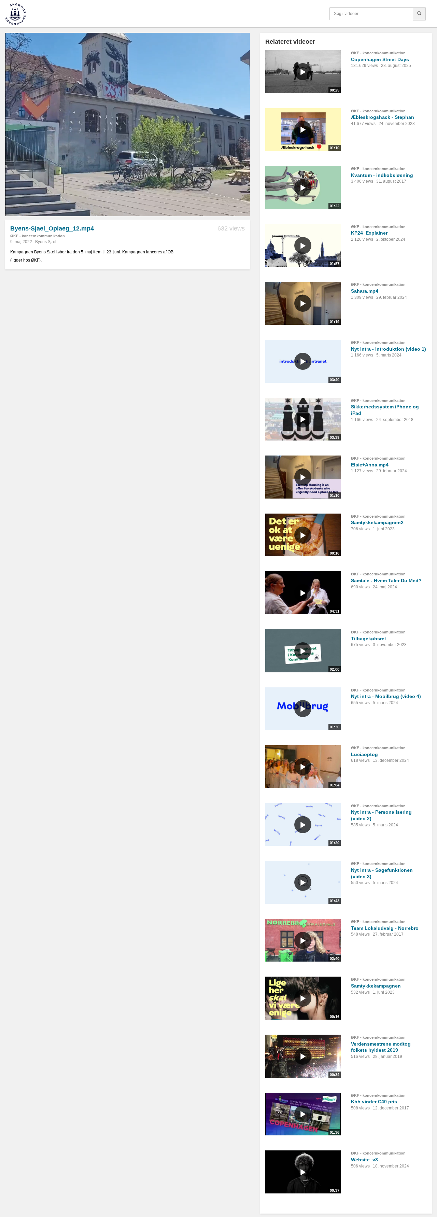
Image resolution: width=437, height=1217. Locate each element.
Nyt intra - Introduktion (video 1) (388, 349)
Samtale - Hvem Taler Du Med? (386, 580)
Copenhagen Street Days (380, 59)
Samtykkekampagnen (376, 986)
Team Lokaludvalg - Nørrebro (385, 928)
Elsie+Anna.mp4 (370, 464)
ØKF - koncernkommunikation (37, 236)
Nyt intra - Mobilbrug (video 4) (386, 696)
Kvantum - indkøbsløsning (382, 175)
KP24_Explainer (369, 233)
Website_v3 (364, 1159)
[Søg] (419, 13)
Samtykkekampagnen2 (377, 522)
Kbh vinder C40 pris (374, 1101)
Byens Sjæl (45, 241)
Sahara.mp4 (364, 291)
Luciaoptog (364, 754)
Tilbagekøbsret (368, 638)
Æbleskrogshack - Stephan (382, 117)
